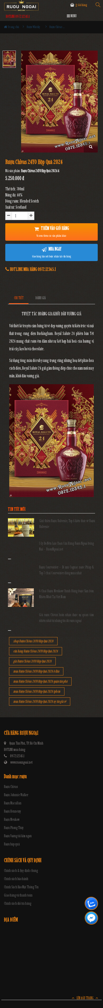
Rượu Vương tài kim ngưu (18, 836)
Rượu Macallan (12, 803)
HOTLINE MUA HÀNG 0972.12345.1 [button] (32, 269)
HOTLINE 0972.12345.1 (18, 16)
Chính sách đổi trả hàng (17, 903)
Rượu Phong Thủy (14, 828)
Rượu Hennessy (12, 811)
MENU (73, 16)
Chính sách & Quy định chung (21, 870)
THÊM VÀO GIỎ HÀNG (52, 231)
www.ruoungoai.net (21, 762)
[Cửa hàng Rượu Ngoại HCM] (21, 5)
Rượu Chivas (11, 787)
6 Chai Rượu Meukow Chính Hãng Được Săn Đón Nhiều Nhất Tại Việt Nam (66, 594)
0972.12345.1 (17, 756)
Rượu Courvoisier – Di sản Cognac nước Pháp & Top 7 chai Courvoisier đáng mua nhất (66, 570)
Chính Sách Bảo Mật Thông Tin (21, 887)
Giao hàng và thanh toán (18, 895)
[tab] (19, 298)
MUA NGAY (51, 252)
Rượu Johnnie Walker (16, 795)
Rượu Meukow (12, 819)
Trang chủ (13, 27)
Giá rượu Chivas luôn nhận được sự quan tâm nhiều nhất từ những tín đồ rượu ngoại (66, 618)
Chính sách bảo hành (16, 879)
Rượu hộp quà (12, 844)
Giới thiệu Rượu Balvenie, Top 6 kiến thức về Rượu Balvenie (67, 524)
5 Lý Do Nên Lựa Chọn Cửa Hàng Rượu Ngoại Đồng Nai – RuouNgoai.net (66, 546)
